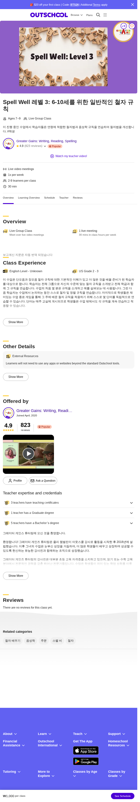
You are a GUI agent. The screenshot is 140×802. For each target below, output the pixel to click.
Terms (96, 4)
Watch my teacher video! (71, 156)
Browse (75, 14)
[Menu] (105, 15)
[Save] (132, 26)
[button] (68, 502)
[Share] (124, 26)
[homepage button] (49, 15)
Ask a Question (45, 480)
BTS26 (74, 4)
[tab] (8, 197)
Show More (15, 322)
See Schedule (123, 796)
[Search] (98, 15)
